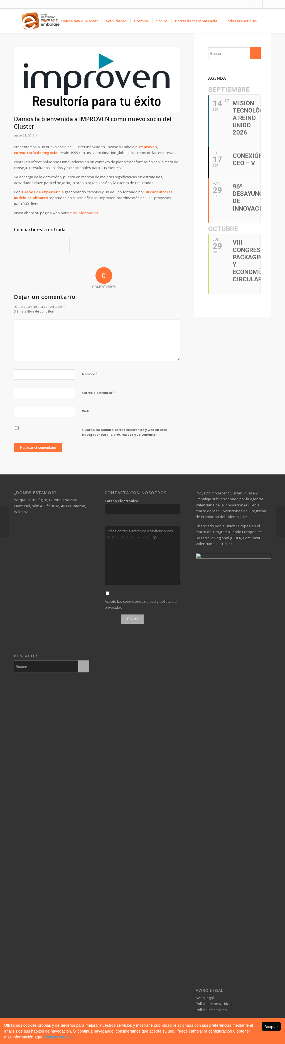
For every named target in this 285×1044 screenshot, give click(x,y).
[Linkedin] (250, 4)
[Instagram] (258, 4)
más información (84, 212)
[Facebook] (242, 4)
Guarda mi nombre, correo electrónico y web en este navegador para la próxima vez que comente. (124, 432)
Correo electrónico (98, 392)
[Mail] (267, 4)
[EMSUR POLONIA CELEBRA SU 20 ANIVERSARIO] (4, 522)
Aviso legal (205, 997)
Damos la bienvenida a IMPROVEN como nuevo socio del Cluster (92, 122)
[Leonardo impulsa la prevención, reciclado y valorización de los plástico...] (280, 522)
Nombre (90, 373)
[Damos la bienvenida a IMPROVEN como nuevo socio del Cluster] (97, 80)
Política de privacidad (214, 1003)
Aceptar (271, 1026)
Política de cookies (211, 1009)
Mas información (59, 1037)
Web (85, 411)
